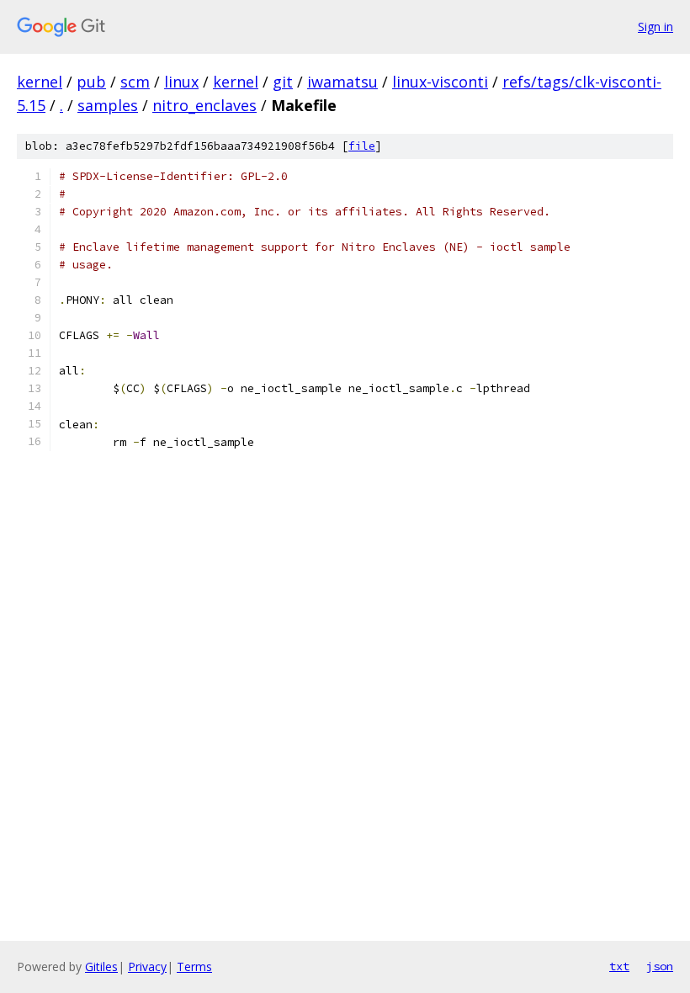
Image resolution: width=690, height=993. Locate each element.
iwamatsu (342, 82)
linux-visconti (440, 82)
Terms (194, 966)
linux (181, 82)
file (361, 146)
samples (107, 105)
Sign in (655, 27)
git (283, 82)
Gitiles (101, 966)
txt (619, 966)
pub (91, 82)
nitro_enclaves (204, 105)
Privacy (147, 966)
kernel (39, 82)
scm (135, 82)
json (659, 966)
